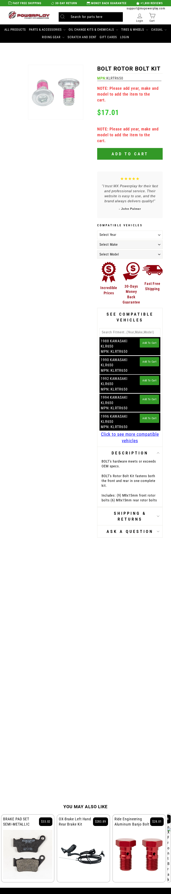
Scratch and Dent (82, 37)
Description (130, 452)
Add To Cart (149, 342)
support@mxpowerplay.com (146, 8)
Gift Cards (108, 37)
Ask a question (130, 531)
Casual (157, 30)
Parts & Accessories (45, 30)
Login (124, 37)
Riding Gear (51, 37)
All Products (15, 30)
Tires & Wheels (133, 30)
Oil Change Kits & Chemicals (92, 30)
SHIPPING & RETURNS (130, 516)
